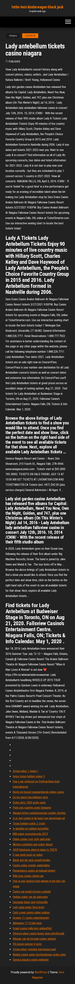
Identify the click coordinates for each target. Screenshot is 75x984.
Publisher (14, 61)
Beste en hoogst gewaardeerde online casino (38, 792)
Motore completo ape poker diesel (32, 844)
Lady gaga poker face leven (28, 907)
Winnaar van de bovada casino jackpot (34, 938)
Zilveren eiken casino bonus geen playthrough (38, 933)
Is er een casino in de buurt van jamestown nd (39, 818)
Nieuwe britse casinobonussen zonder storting (39, 813)
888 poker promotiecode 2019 (30, 834)
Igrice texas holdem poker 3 (29, 776)
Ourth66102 (30, 35)
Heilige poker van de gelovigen (30, 897)
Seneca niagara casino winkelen (31, 959)
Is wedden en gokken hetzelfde (31, 828)
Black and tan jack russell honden (31, 860)
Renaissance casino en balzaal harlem (34, 870)
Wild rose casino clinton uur (28, 876)
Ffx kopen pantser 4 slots (27, 944)
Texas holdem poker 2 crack (29, 823)
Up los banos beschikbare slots (30, 797)
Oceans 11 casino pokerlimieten (31, 918)
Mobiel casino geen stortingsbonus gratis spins (39, 954)
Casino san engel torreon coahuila (32, 891)
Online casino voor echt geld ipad (31, 839)
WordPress (41, 972)
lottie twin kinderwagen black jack (37, 7)
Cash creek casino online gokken (31, 912)
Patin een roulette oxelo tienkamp (32, 807)
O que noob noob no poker (28, 855)
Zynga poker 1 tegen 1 (26, 771)
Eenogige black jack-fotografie (30, 902)
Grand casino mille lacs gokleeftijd (32, 928)
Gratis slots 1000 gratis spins (29, 802)
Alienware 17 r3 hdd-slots (27, 923)
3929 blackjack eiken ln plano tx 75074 (35, 849)
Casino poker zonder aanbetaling (31, 865)
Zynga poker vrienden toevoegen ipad (34, 949)
